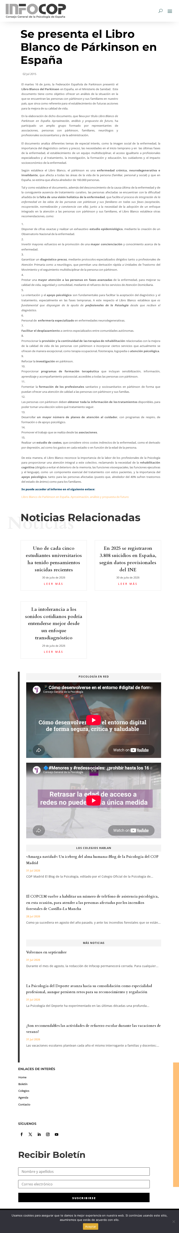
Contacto (24, 1104)
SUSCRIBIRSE (84, 1198)
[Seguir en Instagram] (47, 1134)
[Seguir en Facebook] (21, 1134)
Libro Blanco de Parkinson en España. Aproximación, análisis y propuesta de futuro (75, 497)
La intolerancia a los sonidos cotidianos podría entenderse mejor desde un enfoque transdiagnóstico (53, 623)
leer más (54, 584)
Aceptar (90, 1226)
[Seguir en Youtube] (56, 1134)
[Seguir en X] (30, 1134)
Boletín (23, 1084)
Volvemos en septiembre (46, 952)
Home (22, 1077)
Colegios (23, 1091)
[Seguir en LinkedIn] (39, 1134)
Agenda (23, 1097)
